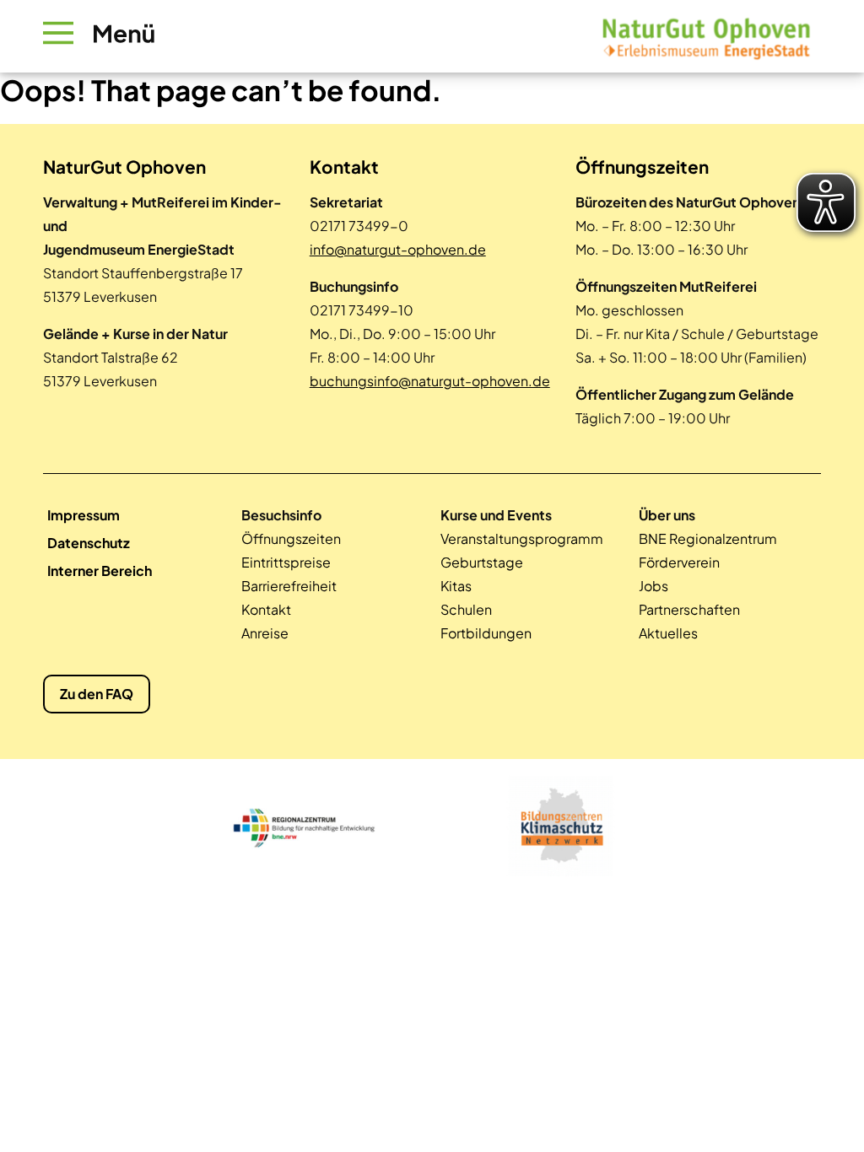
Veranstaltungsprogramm (521, 538)
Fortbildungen (486, 633)
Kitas (456, 586)
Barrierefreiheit (289, 586)
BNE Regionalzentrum (708, 538)
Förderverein (679, 562)
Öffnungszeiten (291, 538)
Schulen (466, 609)
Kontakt (266, 609)
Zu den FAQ (96, 694)
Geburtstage (481, 562)
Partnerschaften (689, 609)
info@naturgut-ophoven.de (398, 249)
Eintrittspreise (286, 562)
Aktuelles (668, 633)
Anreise (265, 633)
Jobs (653, 586)
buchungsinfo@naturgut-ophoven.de (430, 381)
